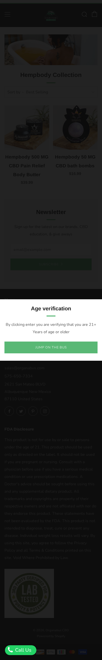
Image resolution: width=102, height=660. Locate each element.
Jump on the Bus (51, 347)
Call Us (22, 650)
